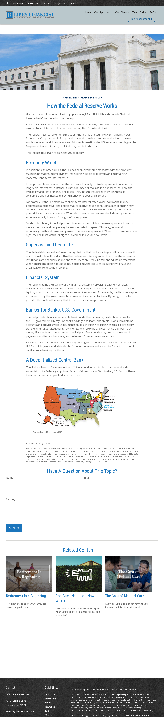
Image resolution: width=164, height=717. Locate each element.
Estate (48, 702)
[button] (87, 12)
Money (48, 715)
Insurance (50, 706)
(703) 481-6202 (66, 3)
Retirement (50, 694)
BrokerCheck (130, 689)
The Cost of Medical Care (124, 596)
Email (87, 477)
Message (11, 499)
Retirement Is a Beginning (26, 596)
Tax (47, 710)
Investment (51, 698)
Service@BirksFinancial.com (20, 711)
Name (9, 477)
